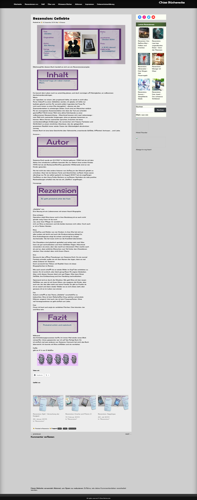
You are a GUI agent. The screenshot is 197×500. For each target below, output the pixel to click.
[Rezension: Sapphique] (113, 403)
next (128, 434)
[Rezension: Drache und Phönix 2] (80, 403)
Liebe (65, 428)
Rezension (45, 428)
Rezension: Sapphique (107, 414)
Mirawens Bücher (65, 4)
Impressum (89, 4)
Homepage (37, 183)
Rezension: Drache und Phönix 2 (78, 414)
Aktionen (78, 4)
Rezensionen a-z (31, 4)
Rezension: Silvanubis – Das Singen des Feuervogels (142, 71)
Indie (59, 428)
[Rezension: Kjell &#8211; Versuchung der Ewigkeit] (48, 403)
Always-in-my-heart (143, 149)
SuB (43, 4)
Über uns (51, 4)
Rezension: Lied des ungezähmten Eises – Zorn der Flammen (157, 45)
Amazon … (37, 134)
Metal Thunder (141, 132)
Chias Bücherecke (172, 2)
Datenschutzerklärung (105, 4)
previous (36, 434)
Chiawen (62, 22)
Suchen (139, 107)
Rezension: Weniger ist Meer (156, 69)
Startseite (18, 4)
